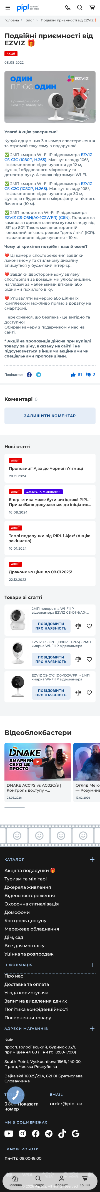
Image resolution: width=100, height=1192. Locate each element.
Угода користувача (26, 992)
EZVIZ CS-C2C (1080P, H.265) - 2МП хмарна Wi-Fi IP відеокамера (61, 644)
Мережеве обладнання (31, 929)
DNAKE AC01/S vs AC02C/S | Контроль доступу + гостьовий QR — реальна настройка (34, 788)
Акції (11, 53)
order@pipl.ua (66, 1103)
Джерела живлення (43, 491)
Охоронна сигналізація (31, 904)
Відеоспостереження (29, 895)
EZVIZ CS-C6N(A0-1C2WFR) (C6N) (37, 217)
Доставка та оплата (26, 984)
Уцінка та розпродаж (29, 954)
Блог (30, 20)
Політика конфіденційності (36, 1009)
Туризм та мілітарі (25, 879)
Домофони (17, 912)
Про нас (13, 976)
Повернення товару (27, 1017)
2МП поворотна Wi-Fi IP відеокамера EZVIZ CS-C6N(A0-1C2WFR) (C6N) (59, 610)
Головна (11, 20)
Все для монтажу (24, 945)
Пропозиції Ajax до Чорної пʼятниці (46, 468)
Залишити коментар (50, 415)
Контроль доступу (25, 920)
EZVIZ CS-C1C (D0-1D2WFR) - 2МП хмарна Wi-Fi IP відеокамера (61, 677)
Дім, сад (13, 937)
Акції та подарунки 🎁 (30, 870)
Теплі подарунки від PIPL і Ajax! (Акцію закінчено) (49, 538)
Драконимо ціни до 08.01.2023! (40, 571)
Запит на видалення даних (35, 1001)
